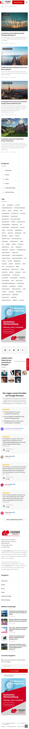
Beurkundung (15, 224)
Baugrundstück (14, 213)
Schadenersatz (12, 286)
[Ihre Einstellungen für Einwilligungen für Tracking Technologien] (2, 1)
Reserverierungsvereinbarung (8, 283)
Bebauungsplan (5, 219)
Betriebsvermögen (6, 224)
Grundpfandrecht (6, 252)
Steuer (24, 289)
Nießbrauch (18, 272)
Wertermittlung (18, 2)
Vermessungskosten (6, 300)
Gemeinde (14, 244)
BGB (21, 224)
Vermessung (13, 297)
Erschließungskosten (16, 238)
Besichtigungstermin (15, 219)
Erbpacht (11, 235)
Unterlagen (11, 291)
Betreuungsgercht (21, 221)
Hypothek (10, 261)
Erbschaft (17, 235)
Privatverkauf (22, 277)
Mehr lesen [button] (6, 446)
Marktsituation (14, 269)
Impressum (3, 726)
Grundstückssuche (6, 258)
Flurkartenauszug (14, 241)
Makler (17, 266)
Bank (21, 210)
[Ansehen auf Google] (2, 457)
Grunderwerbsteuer (21, 249)
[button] (26, 2)
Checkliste (22, 227)
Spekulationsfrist (6, 289)
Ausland (4, 210)
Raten (12, 280)
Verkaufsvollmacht (6, 294)
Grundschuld (15, 252)
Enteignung (4, 235)
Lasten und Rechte (10, 266)
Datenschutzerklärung (9, 675)
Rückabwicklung (20, 283)
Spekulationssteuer (16, 289)
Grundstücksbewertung (17, 255)
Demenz (3, 230)
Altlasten (17, 205)
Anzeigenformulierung (7, 207)
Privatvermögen (5, 280)
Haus (25, 258)
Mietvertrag (4, 272)
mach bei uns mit (6, 724)
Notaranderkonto (6, 275)
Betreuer (13, 221)
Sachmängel (4, 286)
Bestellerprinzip (5, 221)
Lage (3, 266)
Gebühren (8, 244)
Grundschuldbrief (6, 255)
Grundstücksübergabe (17, 258)
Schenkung (20, 286)
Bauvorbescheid (14, 216)
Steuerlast (4, 291)
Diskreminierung (18, 230)
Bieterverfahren (5, 227)
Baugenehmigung (5, 213)
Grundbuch (12, 249)
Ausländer (15, 210)
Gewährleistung (5, 247)
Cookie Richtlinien (20, 726)
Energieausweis (18, 233)
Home (2, 6)
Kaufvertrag (17, 263)
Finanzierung (5, 241)
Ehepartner (10, 233)
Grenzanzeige (18, 247)
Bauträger (22, 213)
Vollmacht (21, 300)
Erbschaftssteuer (6, 238)
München (11, 272)
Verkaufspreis (19, 291)
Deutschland (10, 230)
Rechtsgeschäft (19, 280)
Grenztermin (5, 249)
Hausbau (4, 261)
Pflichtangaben (13, 277)
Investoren (4, 263)
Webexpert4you (23, 723)
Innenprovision (17, 261)
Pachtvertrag (5, 277)
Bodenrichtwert (14, 227)
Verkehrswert (15, 294)
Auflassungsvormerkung (19, 207)
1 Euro (3, 205)
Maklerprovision (5, 269)
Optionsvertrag (16, 275)
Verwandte (15, 300)
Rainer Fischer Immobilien (10, 723)
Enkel (24, 233)
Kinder (24, 263)
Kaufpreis (11, 263)
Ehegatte (4, 233)
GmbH (12, 247)
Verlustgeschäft (5, 297)
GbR (3, 244)
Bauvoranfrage (5, 216)
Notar (24, 272)
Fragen (21, 241)
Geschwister (20, 244)
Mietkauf (22, 269)
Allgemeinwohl (10, 205)
